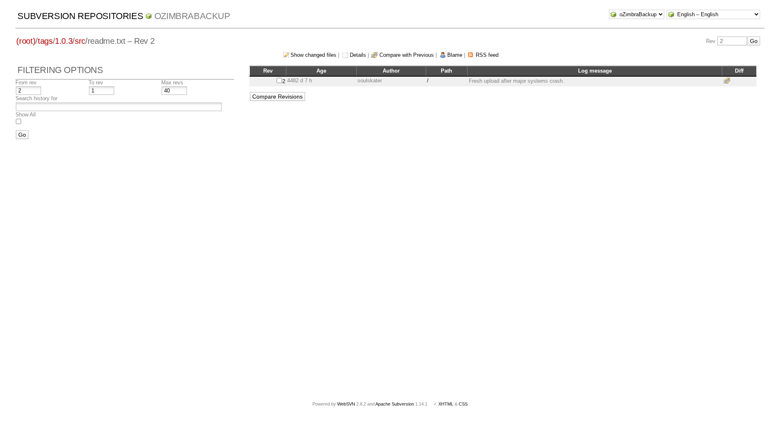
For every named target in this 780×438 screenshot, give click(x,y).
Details (358, 55)
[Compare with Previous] (728, 80)
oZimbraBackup (192, 16)
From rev (26, 82)
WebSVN (346, 404)
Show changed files (313, 55)
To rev (96, 82)
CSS (463, 404)
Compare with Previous (406, 55)
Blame (454, 55)
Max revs (172, 82)
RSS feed (487, 55)
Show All (25, 115)
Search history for (36, 98)
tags (45, 40)
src (80, 40)
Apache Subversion (394, 404)
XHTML (445, 404)
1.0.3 (63, 40)
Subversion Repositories (80, 16)
